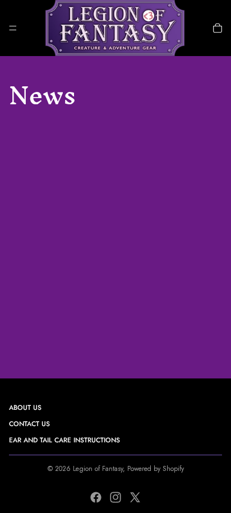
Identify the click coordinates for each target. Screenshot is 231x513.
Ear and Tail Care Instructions (64, 440)
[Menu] (13, 28)
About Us (25, 408)
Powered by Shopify (155, 469)
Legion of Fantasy (98, 469)
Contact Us (29, 424)
